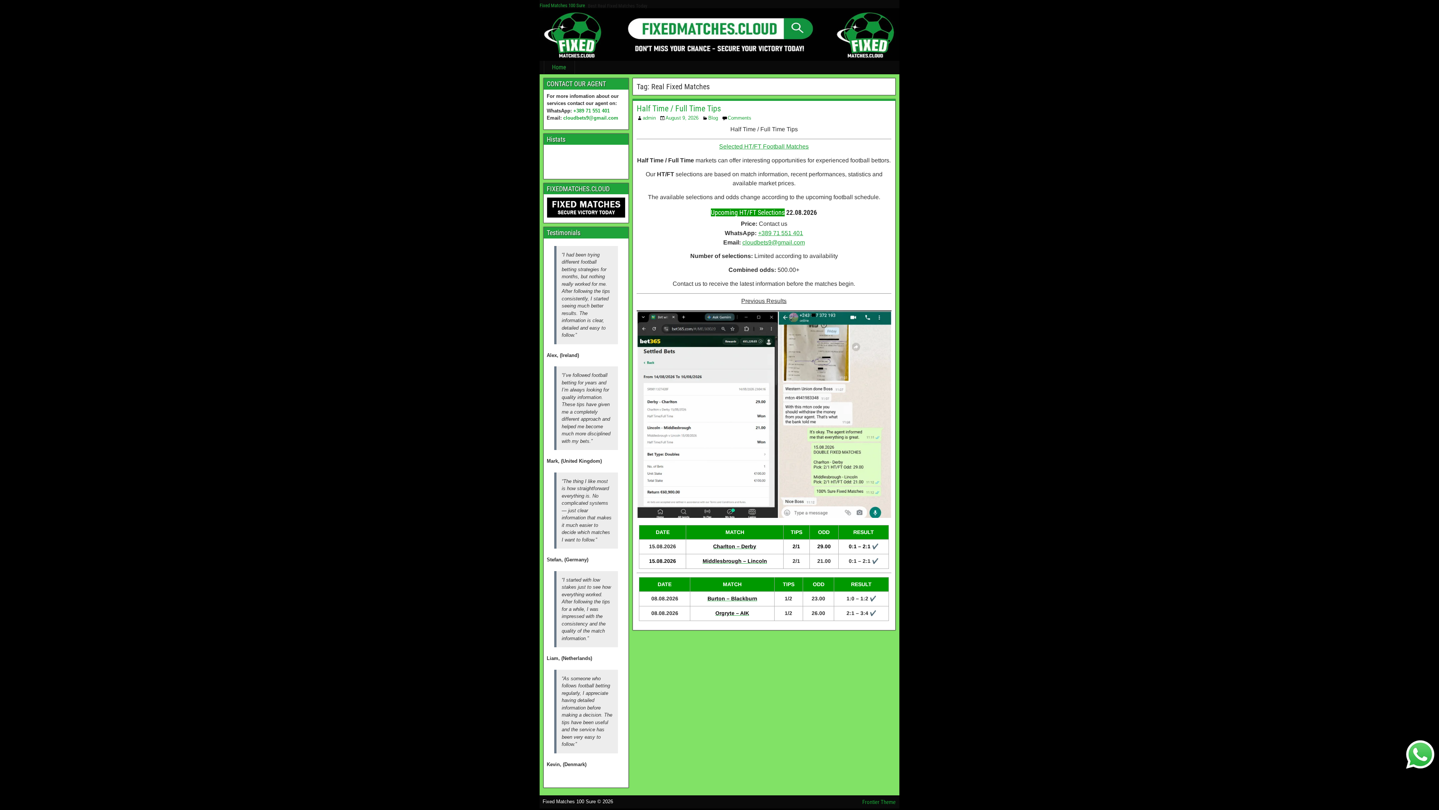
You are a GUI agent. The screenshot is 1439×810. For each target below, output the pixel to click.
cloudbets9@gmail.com (590, 118)
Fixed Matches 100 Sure (562, 5)
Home (559, 67)
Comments (739, 118)
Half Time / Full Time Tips (679, 108)
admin (649, 118)
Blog (713, 118)
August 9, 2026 (682, 118)
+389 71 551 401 (591, 111)
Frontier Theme (879, 802)
